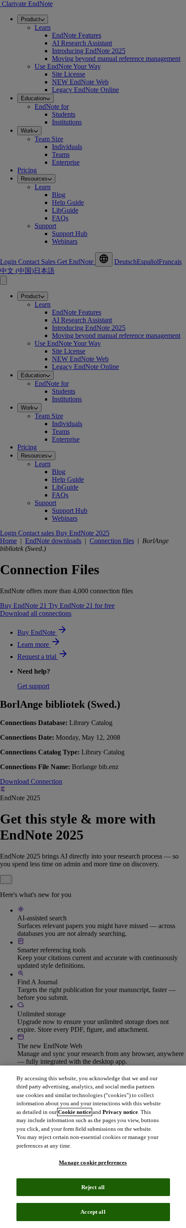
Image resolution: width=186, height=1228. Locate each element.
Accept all (92, 1212)
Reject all (93, 1187)
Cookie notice (74, 1112)
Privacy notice (120, 1112)
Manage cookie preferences (93, 1162)
